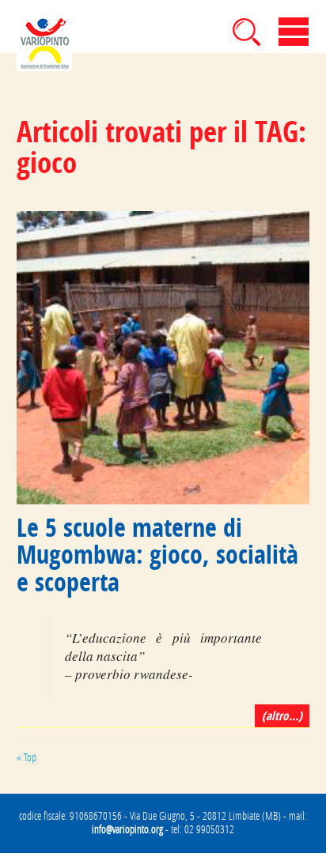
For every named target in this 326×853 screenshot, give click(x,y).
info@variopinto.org (127, 829)
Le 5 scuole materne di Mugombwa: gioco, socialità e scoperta (157, 555)
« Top (26, 757)
